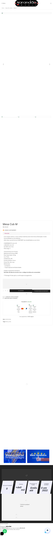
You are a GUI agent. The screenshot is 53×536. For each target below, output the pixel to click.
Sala (10, 321)
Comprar (21, 290)
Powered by (3, 526)
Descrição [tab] (7, 233)
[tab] (26, 233)
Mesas (15, 8)
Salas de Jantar (8, 8)
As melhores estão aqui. (15, 458)
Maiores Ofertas (15, 455)
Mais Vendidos (38, 455)
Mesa (7, 321)
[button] (3, 64)
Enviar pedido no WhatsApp (41, 291)
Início (3, 8)
